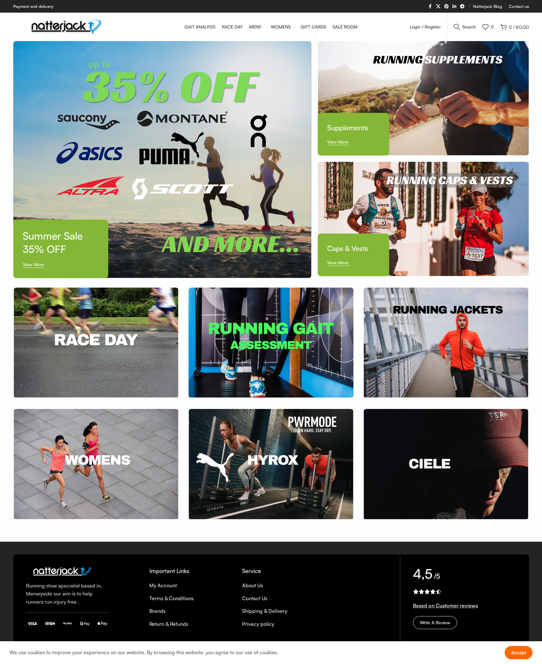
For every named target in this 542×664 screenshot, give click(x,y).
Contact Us (254, 598)
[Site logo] (66, 26)
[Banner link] (162, 159)
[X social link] (438, 6)
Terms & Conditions (171, 598)
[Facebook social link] (430, 6)
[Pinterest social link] (446, 6)
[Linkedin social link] (454, 6)
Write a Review (435, 622)
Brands (157, 611)
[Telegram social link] (462, 6)
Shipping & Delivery (264, 611)
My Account (163, 585)
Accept (518, 652)
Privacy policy (258, 624)
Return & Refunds (168, 624)
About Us (252, 585)
